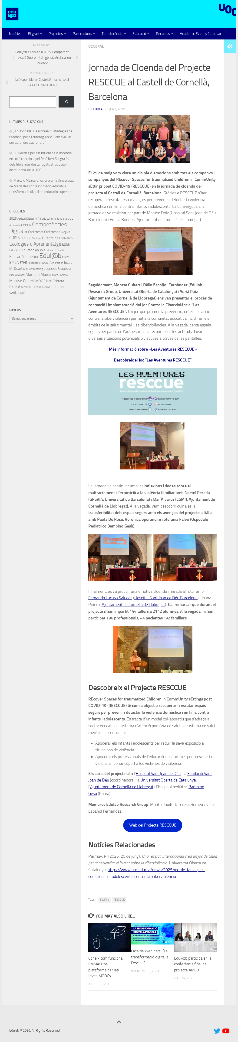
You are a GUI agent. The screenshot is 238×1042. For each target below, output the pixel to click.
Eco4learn (66, 238)
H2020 (43, 262)
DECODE (25, 238)
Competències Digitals (38, 227)
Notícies (15, 33)
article (69, 218)
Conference (35, 232)
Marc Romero (60, 275)
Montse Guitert (22, 280)
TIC (56, 286)
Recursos (163, 33)
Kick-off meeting (33, 268)
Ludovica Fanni (17, 275)
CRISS (14, 237)
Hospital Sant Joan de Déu (158, 773)
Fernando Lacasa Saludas (110, 597)
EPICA (14, 262)
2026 (13, 218)
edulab (99, 109)
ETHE (23, 263)
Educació (139, 33)
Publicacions (82, 33)
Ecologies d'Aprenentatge (35, 244)
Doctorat (36, 238)
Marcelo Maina (38, 274)
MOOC (40, 281)
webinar (17, 293)
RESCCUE (119, 899)
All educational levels (51, 218)
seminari (26, 287)
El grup (33, 33)
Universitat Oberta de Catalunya (168, 780)
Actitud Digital (25, 218)
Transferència (112, 33)
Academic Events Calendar (200, 33)
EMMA (66, 257)
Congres (65, 232)
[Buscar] (66, 101)
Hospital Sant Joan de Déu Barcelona (166, 597)
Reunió (14, 287)
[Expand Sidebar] (230, 46)
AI (36, 218)
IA (50, 262)
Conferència (52, 232)
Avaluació (14, 225)
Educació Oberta (55, 250)
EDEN (66, 244)
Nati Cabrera (55, 281)
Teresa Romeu (42, 287)
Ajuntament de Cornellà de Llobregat (133, 604)
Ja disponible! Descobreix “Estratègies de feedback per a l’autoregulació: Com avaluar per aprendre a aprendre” (40, 137)
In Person (57, 262)
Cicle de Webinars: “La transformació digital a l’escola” (149, 957)
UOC (62, 287)
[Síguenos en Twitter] (217, 1031)
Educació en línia (33, 250)
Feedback (33, 262)
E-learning (50, 238)
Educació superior (24, 256)
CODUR (26, 225)
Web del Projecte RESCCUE (152, 825)
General (96, 46)
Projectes (56, 33)
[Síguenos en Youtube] (225, 1031)
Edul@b (104, 899)
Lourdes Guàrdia (57, 268)
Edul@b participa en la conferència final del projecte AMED (192, 964)
